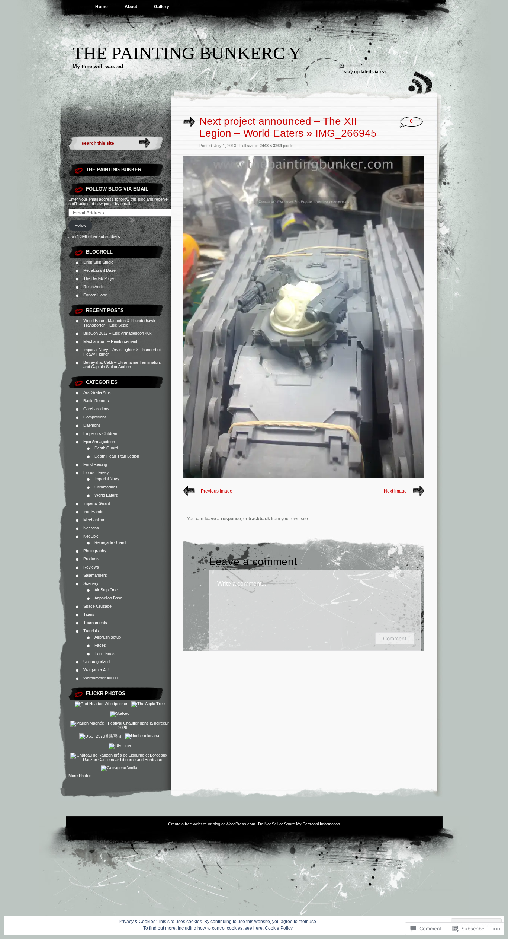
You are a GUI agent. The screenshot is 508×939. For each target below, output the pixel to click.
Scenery (91, 583)
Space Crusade (97, 606)
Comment (394, 638)
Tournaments (95, 622)
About (131, 6)
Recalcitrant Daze (99, 270)
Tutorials (91, 630)
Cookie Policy (279, 928)
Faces (100, 645)
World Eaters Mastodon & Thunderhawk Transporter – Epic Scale (119, 322)
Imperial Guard (96, 503)
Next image (395, 491)
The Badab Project (100, 278)
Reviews (91, 567)
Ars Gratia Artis (97, 392)
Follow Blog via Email (117, 189)
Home (101, 6)
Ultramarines (106, 487)
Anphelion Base (108, 598)
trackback (259, 518)
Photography (94, 550)
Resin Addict (94, 286)
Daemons (92, 425)
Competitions (95, 417)
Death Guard (106, 448)
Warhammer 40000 (100, 678)
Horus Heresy (96, 472)
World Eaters (106, 495)
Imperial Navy (106, 479)
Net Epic (91, 536)
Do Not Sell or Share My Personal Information (299, 824)
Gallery (161, 6)
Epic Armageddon (99, 441)
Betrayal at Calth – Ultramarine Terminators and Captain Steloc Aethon (122, 364)
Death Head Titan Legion (116, 456)
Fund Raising (95, 464)
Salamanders (95, 575)
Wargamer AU (96, 670)
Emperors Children (100, 433)
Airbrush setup (107, 637)
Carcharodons (96, 409)
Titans (88, 614)
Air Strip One (106, 590)
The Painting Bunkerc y (187, 53)
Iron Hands (93, 511)
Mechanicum (94, 520)
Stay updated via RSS (365, 71)
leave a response (223, 518)
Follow (80, 225)
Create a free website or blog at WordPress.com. (212, 824)
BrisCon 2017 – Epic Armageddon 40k (117, 333)
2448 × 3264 (271, 145)
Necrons (91, 528)
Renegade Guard (110, 542)
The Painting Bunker (113, 169)
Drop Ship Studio (98, 262)
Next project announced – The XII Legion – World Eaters (278, 127)
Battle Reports (96, 400)
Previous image (216, 491)
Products (91, 559)
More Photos (79, 775)
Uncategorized (96, 661)
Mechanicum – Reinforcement (110, 341)
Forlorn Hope (95, 295)
